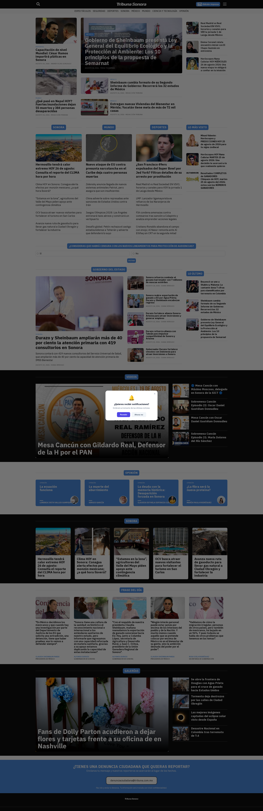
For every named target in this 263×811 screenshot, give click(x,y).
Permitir (123, 415)
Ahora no (139, 415)
